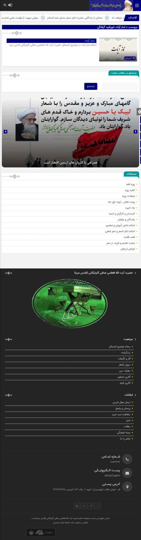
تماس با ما (125, 439)
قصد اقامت (129, 237)
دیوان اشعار (124, 365)
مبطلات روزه (128, 196)
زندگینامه (125, 353)
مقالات (127, 426)
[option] (70, 132)
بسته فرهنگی (123, 433)
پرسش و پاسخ (123, 408)
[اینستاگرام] (98, 506)
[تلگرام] (91, 506)
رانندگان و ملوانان (126, 219)
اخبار (128, 420)
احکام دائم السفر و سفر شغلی (120, 231)
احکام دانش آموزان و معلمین (120, 225)
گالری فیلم (125, 383)
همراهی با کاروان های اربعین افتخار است (70, 162)
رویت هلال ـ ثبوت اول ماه (121, 202)
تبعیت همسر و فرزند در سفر (120, 243)
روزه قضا (130, 184)
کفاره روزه (130, 190)
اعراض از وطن (128, 249)
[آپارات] (77, 506)
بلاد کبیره (130, 208)
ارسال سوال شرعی (121, 402)
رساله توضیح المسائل (119, 347)
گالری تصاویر (124, 377)
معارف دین (124, 371)
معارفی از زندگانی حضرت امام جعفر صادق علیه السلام (85, 18)
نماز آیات (90, 41)
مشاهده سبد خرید (121, 414)
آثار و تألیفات (124, 359)
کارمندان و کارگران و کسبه (122, 214)
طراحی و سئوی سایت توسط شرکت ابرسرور (70, 522)
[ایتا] (84, 506)
